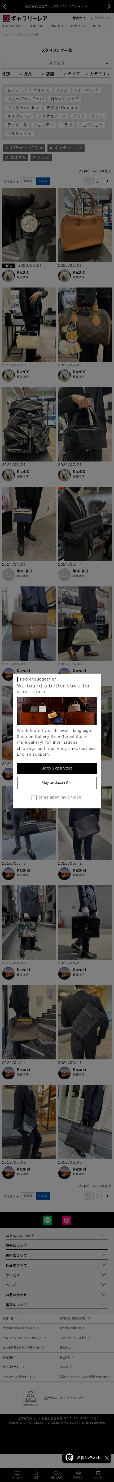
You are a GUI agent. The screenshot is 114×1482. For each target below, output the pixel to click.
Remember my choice (59, 797)
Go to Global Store (57, 768)
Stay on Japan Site (57, 782)
